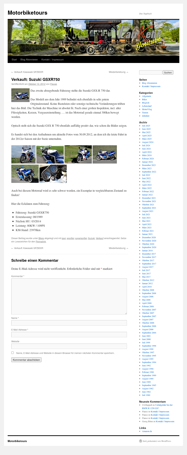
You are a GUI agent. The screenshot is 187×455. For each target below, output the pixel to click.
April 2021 (147, 224)
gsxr (64, 238)
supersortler (81, 238)
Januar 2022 (147, 194)
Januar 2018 (147, 250)
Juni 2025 (146, 128)
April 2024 (147, 151)
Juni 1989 (146, 381)
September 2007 (149, 316)
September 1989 (149, 375)
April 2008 (147, 303)
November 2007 (149, 309)
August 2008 (147, 296)
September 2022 (149, 171)
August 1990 (147, 368)
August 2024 (147, 142)
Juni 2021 (146, 217)
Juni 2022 (146, 178)
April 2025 (147, 135)
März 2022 (147, 188)
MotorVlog (147, 109)
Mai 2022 (146, 181)
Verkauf (99, 238)
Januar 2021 (147, 234)
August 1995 (147, 358)
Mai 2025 (146, 132)
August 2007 (147, 319)
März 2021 (147, 227)
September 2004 (149, 332)
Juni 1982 (146, 391)
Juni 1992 (146, 365)
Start (14, 59)
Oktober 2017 (148, 260)
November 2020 (149, 240)
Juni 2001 (146, 335)
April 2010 (147, 286)
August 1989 (147, 378)
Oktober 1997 (148, 352)
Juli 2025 (146, 125)
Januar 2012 (147, 283)
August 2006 (147, 329)
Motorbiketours (27, 12)
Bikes (41, 238)
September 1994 (149, 362)
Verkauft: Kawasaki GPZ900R (27, 71)
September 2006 (149, 326)
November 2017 (149, 257)
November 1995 (149, 355)
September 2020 (149, 247)
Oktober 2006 (148, 322)
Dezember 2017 (149, 253)
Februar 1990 (148, 371)
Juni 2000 (146, 339)
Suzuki (91, 238)
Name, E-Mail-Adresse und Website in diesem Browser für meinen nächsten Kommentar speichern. (65, 352)
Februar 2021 (148, 230)
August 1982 (147, 388)
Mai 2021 (146, 220)
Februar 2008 (148, 306)
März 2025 (147, 138)
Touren (145, 112)
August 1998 (147, 349)
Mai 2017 (146, 276)
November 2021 (149, 201)
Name (15, 317)
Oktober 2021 (148, 204)
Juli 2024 (146, 145)
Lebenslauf (147, 105)
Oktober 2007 (148, 312)
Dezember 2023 (149, 165)
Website (15, 341)
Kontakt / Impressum (52, 59)
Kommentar (17, 276)
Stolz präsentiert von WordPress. (157, 440)
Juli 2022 (146, 174)
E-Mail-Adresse (19, 329)
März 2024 (147, 155)
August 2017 (147, 266)
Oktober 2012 (148, 280)
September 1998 (149, 345)
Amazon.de (147, 431)
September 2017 (149, 263)
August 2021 (147, 211)
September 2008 (149, 293)
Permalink (41, 241)
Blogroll (145, 102)
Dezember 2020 (149, 237)
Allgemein (146, 96)
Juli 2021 (146, 214)
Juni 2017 (146, 273)
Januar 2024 (147, 161)
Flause (53, 83)
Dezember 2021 (149, 197)
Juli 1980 (146, 394)
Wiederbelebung (118, 71)
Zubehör (145, 115)
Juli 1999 (146, 342)
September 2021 (149, 207)
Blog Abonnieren (29, 59)
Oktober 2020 (148, 243)
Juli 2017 (146, 270)
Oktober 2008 (148, 289)
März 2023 (147, 168)
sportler (70, 238)
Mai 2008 (146, 299)
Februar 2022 (148, 191)
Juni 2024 (146, 148)
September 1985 (149, 385)
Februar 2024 (148, 158)
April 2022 (147, 184)
